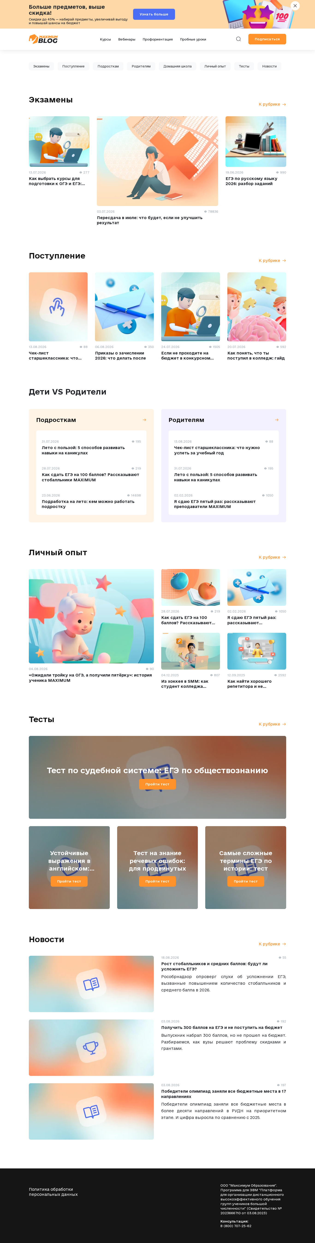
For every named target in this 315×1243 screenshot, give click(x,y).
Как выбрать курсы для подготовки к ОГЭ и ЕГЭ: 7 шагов (55, 183)
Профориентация (158, 39)
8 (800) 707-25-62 (235, 1226)
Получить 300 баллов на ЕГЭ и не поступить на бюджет (221, 1027)
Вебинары (126, 39)
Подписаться (267, 39)
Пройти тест (157, 784)
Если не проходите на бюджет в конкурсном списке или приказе (185, 358)
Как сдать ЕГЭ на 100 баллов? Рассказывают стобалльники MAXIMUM (188, 622)
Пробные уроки (193, 39)
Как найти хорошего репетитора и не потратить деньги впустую (256, 686)
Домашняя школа (177, 66)
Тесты (244, 66)
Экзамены (41, 66)
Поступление (73, 66)
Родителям (141, 66)
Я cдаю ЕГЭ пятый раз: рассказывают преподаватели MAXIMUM (255, 622)
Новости (269, 66)
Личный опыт (215, 66)
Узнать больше (154, 14)
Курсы (105, 39)
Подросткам (108, 66)
